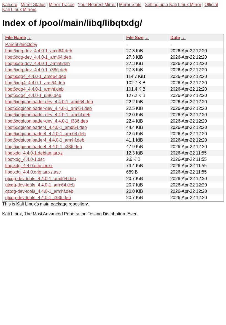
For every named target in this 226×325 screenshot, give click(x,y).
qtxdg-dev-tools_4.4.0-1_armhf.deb (39, 191)
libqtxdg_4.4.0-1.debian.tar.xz (34, 153)
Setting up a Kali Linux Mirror (173, 4)
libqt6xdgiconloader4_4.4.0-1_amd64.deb (46, 127)
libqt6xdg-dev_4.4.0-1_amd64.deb (38, 50)
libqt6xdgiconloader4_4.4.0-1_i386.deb (43, 146)
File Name (15, 37)
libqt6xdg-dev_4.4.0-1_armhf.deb (37, 63)
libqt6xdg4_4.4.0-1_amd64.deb (35, 76)
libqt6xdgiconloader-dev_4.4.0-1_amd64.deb (49, 101)
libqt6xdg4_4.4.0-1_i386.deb (33, 95)
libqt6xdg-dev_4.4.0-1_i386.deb (36, 69)
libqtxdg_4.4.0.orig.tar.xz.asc (33, 172)
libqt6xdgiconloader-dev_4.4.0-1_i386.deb (46, 121)
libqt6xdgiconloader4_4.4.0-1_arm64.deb (45, 133)
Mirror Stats (130, 4)
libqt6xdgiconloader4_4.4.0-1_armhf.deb (44, 140)
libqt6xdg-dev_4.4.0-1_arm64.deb (38, 57)
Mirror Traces (61, 4)
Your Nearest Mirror (97, 4)
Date (175, 37)
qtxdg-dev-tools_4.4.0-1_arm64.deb (40, 185)
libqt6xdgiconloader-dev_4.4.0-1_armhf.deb (47, 114)
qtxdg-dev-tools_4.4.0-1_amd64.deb (40, 178)
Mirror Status (33, 4)
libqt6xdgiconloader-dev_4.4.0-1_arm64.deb (48, 108)
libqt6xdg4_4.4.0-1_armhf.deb (34, 89)
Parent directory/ (21, 44)
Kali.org (9, 4)
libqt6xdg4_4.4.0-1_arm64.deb (35, 82)
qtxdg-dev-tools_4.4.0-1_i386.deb (38, 197)
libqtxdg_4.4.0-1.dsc (25, 159)
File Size (135, 37)
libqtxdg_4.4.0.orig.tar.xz (29, 165)
